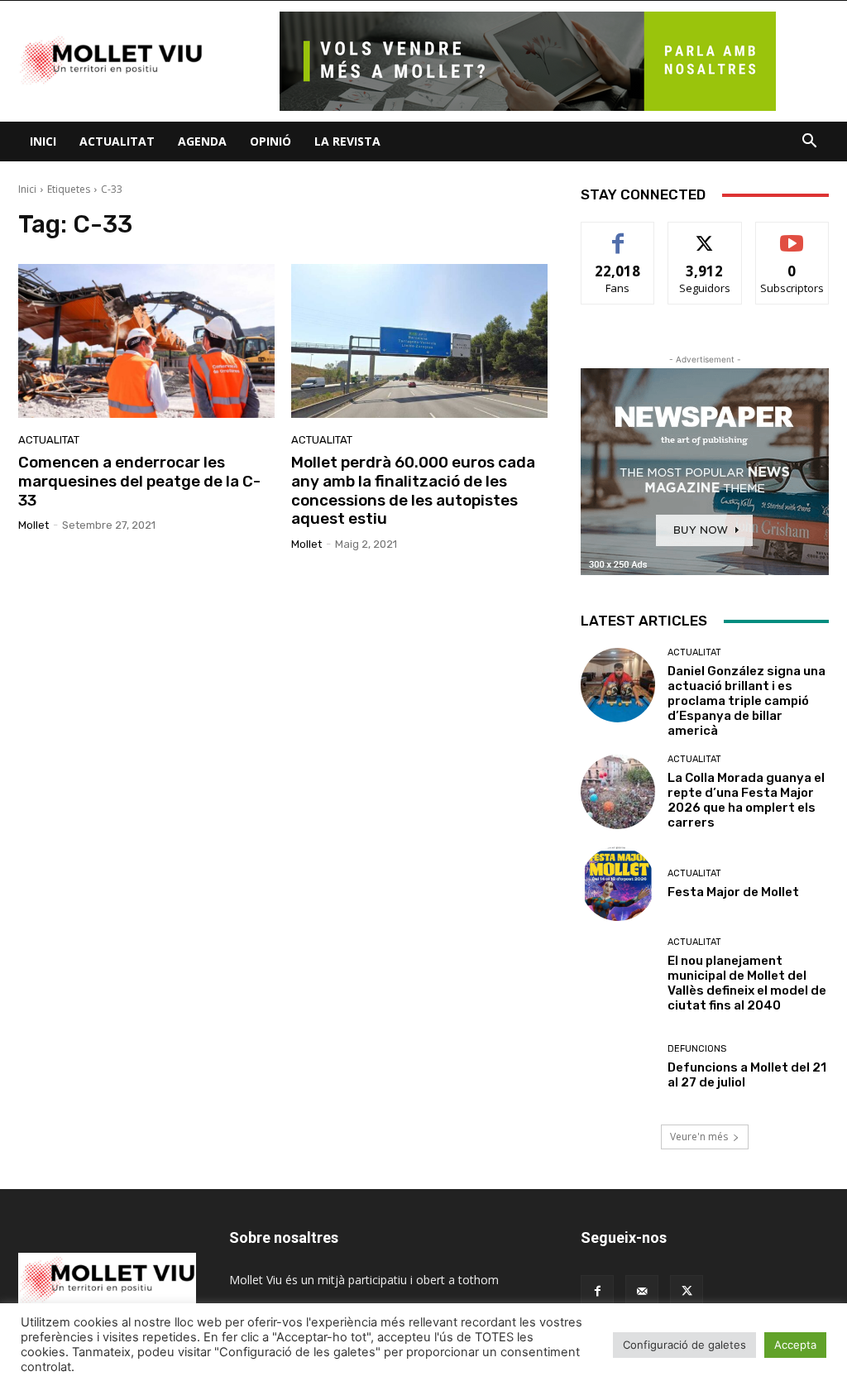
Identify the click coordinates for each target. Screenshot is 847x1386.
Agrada (618, 234)
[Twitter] (686, 1291)
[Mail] (641, 1291)
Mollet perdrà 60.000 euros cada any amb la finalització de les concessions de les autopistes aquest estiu (413, 490)
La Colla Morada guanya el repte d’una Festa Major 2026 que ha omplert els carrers (746, 800)
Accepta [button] (795, 1344)
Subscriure (792, 234)
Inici (43, 141)
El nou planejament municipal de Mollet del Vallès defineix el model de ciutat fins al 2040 (747, 983)
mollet (33, 525)
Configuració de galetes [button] (684, 1344)
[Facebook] (597, 1291)
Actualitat (117, 141)
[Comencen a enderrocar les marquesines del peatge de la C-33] (146, 341)
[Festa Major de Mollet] (618, 883)
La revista (347, 141)
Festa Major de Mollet (733, 892)
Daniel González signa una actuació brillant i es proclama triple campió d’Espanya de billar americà (746, 701)
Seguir (705, 234)
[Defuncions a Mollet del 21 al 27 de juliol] (618, 1066)
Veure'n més (699, 1136)
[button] (809, 143)
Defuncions (697, 1048)
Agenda (202, 141)
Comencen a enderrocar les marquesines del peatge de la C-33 (139, 481)
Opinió (270, 141)
